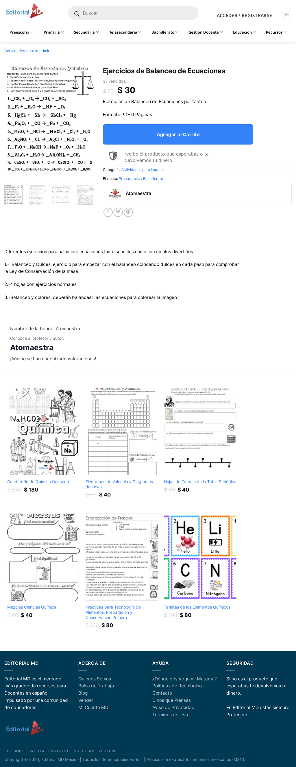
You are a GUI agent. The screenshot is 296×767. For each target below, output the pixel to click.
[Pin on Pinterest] (128, 212)
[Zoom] (11, 173)
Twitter (36, 751)
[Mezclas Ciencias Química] (43, 557)
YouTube (107, 751)
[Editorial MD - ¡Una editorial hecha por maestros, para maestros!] (24, 11)
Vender (85, 700)
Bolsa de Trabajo (96, 686)
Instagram (84, 751)
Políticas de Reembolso (177, 686)
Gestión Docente (203, 32)
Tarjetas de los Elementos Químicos (197, 607)
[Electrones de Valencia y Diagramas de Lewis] (122, 431)
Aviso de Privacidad (173, 707)
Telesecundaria (123, 32)
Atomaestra (31, 347)
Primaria (52, 32)
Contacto (162, 693)
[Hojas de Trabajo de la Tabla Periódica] (200, 431)
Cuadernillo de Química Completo (38, 481)
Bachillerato (162, 32)
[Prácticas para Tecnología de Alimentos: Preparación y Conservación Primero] (122, 557)
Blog (83, 693)
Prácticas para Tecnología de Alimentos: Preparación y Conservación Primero (113, 612)
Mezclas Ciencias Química (31, 607)
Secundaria (84, 32)
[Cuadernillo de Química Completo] (43, 431)
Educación (242, 32)
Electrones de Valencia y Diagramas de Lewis (119, 484)
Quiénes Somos (94, 679)
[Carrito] (286, 15)
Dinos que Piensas (171, 700)
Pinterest (58, 751)
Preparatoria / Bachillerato (141, 178)
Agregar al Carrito (178, 134)
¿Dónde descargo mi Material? (184, 679)
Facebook (14, 751)
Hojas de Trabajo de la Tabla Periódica (200, 481)
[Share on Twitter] (118, 212)
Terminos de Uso (170, 714)
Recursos (274, 32)
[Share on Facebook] (108, 212)
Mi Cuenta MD (93, 707)
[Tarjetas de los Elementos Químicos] (200, 557)
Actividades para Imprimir (26, 50)
